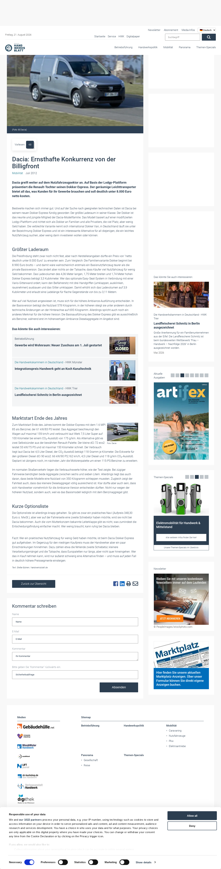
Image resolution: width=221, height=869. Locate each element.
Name (15, 614)
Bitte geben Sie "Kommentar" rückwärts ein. (36, 667)
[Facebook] (115, 584)
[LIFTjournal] (38, 766)
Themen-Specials (206, 47)
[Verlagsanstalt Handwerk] (38, 786)
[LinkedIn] (121, 584)
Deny (192, 825)
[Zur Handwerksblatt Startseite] (15, 47)
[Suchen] (209, 37)
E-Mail (15, 631)
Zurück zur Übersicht (33, 583)
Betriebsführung (123, 47)
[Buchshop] (38, 776)
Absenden (119, 687)
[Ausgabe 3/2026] (181, 421)
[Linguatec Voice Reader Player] (30, 145)
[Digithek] (38, 799)
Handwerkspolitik (147, 47)
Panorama (184, 47)
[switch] (63, 862)
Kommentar (18, 648)
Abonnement (171, 30)
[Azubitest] (38, 756)
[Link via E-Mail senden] (134, 584)
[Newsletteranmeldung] (181, 599)
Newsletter (154, 30)
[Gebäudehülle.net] (38, 726)
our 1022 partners (30, 819)
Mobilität (168, 47)
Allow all (192, 815)
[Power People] (38, 736)
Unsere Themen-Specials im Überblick (181, 547)
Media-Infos (188, 30)
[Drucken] (128, 583)
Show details (143, 862)
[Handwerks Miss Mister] (38, 746)
